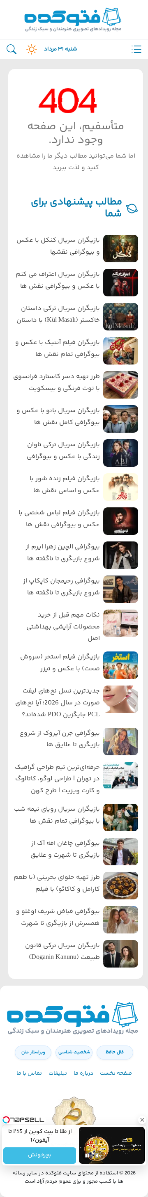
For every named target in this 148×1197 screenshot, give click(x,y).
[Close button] (142, 1120)
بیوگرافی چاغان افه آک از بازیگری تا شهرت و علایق (65, 849)
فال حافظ (115, 1052)
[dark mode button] (30, 49)
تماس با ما (29, 1073)
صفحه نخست (116, 1073)
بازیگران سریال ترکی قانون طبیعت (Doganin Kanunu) (62, 951)
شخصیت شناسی (74, 1052)
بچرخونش (39, 1155)
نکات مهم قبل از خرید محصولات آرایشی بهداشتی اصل (63, 627)
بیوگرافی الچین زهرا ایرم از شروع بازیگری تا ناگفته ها (62, 553)
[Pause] (87, 1155)
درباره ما (83, 1073)
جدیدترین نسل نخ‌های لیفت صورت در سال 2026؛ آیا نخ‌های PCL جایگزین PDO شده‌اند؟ (57, 703)
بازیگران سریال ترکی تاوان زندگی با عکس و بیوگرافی (63, 451)
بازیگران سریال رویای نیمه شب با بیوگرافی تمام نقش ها (57, 815)
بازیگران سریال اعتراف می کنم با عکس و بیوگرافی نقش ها (58, 280)
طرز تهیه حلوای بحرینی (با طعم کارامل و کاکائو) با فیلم (57, 883)
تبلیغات (58, 1073)
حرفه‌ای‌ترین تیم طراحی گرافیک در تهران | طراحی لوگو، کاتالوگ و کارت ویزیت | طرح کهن (57, 779)
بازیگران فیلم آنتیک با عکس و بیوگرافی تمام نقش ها (57, 348)
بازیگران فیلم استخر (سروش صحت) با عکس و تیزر (60, 663)
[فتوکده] (74, 19)
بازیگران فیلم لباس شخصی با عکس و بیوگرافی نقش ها (59, 519)
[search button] (11, 49)
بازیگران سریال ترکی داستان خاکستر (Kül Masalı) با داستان (58, 314)
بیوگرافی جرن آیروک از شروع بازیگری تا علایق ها (60, 739)
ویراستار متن (33, 1052)
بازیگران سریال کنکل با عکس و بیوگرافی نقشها (58, 246)
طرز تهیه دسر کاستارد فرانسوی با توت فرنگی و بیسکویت (56, 382)
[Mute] (99, 1155)
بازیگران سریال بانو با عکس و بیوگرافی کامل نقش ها (58, 417)
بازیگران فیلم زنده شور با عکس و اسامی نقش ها (65, 485)
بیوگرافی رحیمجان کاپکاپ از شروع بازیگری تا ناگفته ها (61, 587)
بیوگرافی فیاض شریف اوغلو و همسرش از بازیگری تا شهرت (58, 917)
